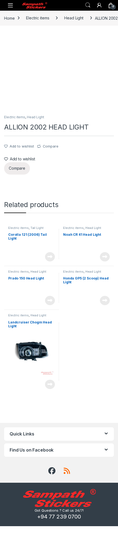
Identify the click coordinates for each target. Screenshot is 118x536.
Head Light (73, 18)
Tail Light (37, 228)
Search (88, 5)
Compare (50, 146)
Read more (50, 256)
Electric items (37, 18)
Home (9, 18)
